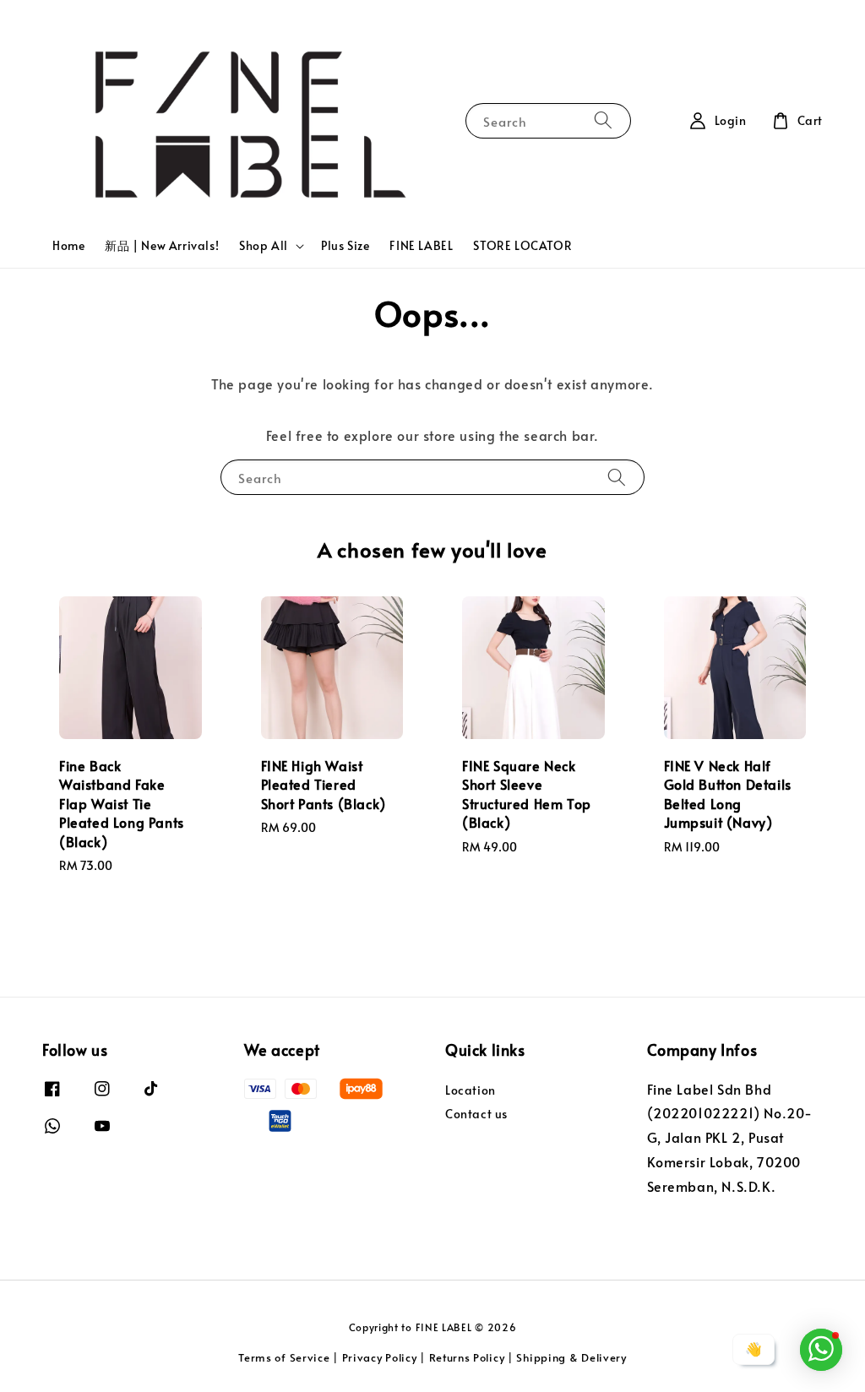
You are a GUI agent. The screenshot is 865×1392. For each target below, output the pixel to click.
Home (68, 245)
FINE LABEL (421, 245)
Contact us (476, 1114)
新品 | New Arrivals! (162, 245)
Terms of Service (283, 1357)
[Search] (603, 120)
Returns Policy (467, 1357)
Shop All (263, 245)
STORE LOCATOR (522, 245)
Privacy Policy (379, 1357)
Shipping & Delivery (571, 1357)
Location (470, 1090)
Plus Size (345, 245)
